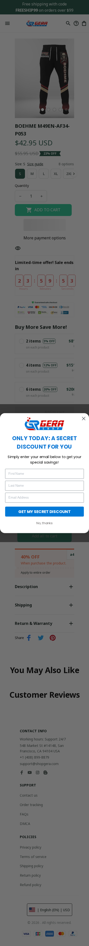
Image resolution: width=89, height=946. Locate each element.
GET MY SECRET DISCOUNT (44, 511)
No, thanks (44, 523)
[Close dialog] (83, 418)
